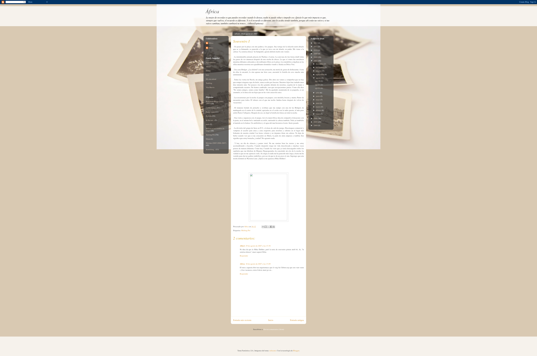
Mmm (208, 139)
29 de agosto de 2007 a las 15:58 (258, 246)
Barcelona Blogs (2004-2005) (215, 102)
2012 (316, 43)
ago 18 (318, 81)
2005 (316, 122)
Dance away (210, 112)
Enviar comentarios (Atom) (274, 329)
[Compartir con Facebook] (271, 226)
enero (318, 114)
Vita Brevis (210, 87)
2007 (316, 60)
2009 (316, 53)
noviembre (320, 67)
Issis (207, 75)
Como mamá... (211, 107)
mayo (318, 99)
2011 (316, 46)
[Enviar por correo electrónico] (263, 226)
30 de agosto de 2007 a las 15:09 (258, 264)
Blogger (296, 350)
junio (318, 96)
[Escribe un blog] (265, 226)
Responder (244, 255)
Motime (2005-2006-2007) (216, 143)
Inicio (270, 320)
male (207, 124)
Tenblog (209, 83)
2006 (316, 118)
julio (318, 92)
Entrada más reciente (242, 320)
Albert (242, 245)
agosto (318, 78)
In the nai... (210, 120)
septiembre (320, 74)
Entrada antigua (297, 320)
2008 (316, 57)
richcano (272, 350)
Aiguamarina (211, 62)
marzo (318, 106)
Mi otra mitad (211, 79)
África (212, 11)
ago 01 (318, 88)
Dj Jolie (209, 116)
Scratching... (210, 149)
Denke (208, 70)
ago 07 (318, 84)
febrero (319, 110)
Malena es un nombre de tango (215, 129)
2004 (316, 125)
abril (318, 103)
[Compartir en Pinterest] (273, 226)
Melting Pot (245, 230)
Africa (242, 263)
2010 (316, 50)
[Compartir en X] (268, 226)
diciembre (320, 64)
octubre (319, 71)
